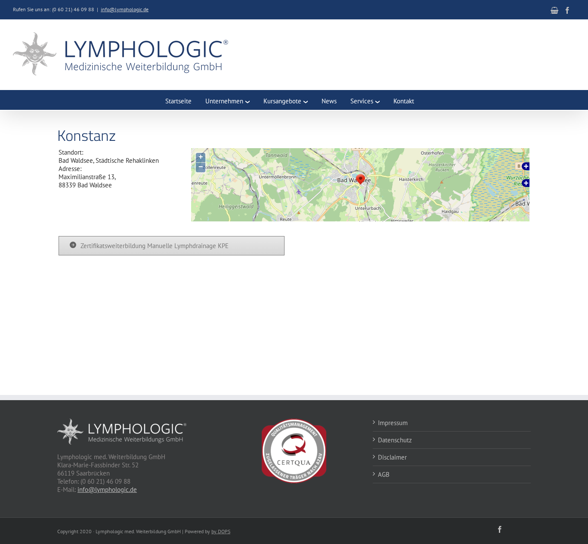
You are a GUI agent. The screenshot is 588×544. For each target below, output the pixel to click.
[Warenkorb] (554, 10)
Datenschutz (395, 440)
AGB (384, 474)
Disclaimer (392, 457)
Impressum (393, 423)
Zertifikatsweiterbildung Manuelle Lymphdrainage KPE (154, 246)
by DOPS (220, 531)
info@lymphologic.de (125, 9)
